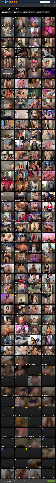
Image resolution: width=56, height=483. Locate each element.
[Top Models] (19, 2)
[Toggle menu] (2, 2)
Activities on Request (43, 12)
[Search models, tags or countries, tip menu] (54, 5)
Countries (17, 12)
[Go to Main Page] (10, 2)
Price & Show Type (29, 12)
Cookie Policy (10, 481)
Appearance (6, 12)
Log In (52, 1)
